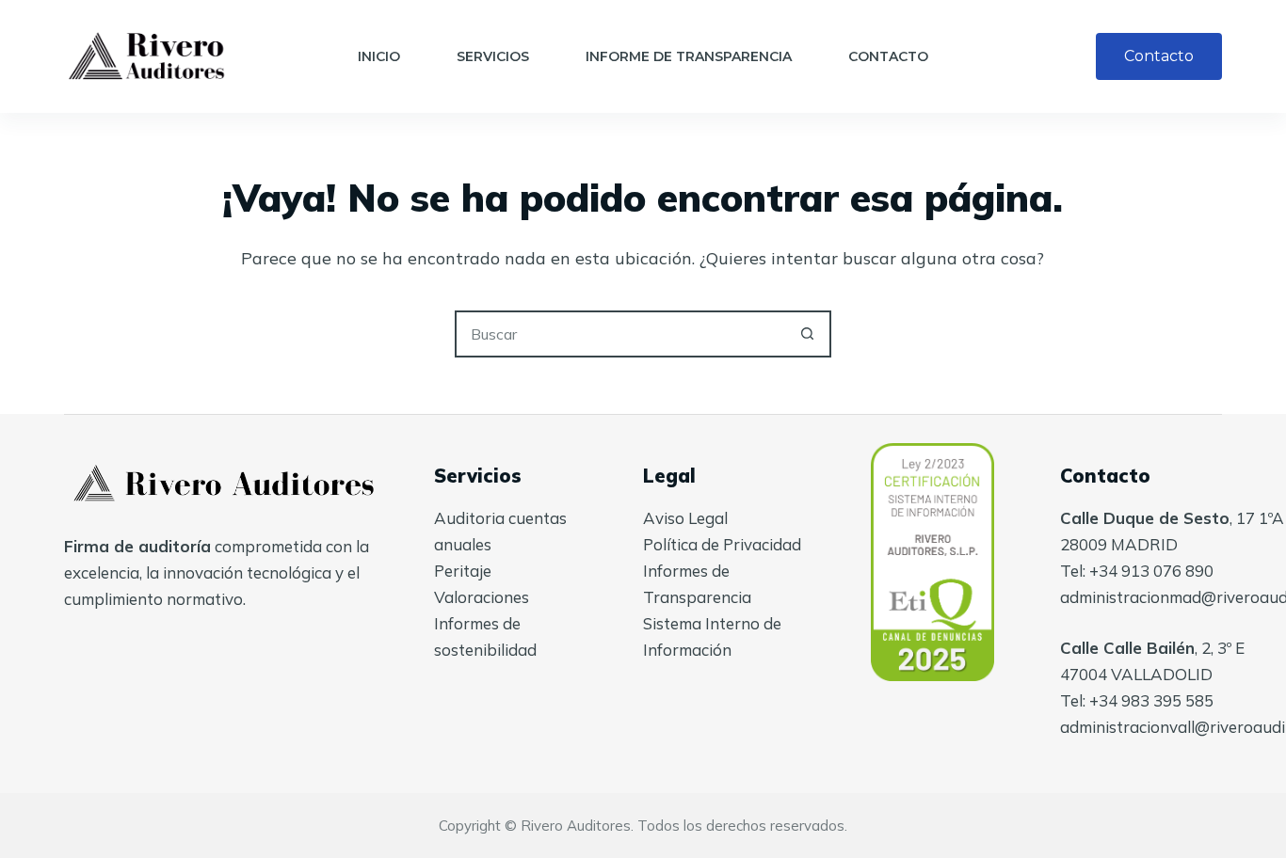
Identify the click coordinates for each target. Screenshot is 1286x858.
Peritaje (462, 570)
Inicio (379, 56)
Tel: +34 (1090, 700)
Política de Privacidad (722, 544)
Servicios (493, 56)
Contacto (888, 56)
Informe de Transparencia (689, 56)
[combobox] (621, 334)
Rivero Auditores (576, 825)
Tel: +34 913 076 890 (1137, 570)
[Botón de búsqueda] (807, 334)
